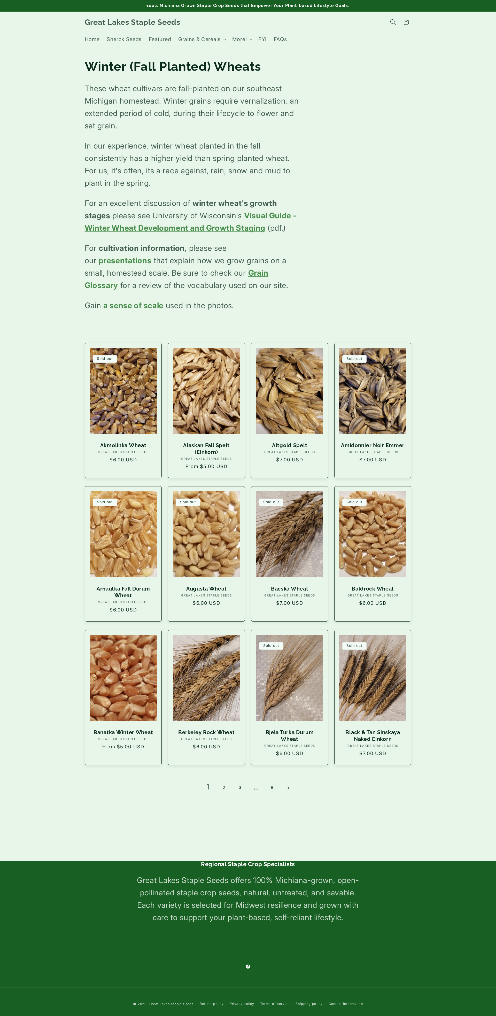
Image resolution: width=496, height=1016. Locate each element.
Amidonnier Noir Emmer (373, 445)
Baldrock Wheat (373, 589)
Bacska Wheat (289, 589)
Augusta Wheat (206, 589)
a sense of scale (133, 305)
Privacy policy (242, 1004)
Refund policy (211, 1004)
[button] (202, 39)
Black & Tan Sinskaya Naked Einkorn (373, 735)
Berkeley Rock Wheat (206, 732)
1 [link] (208, 786)
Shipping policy (309, 1004)
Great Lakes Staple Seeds (171, 1004)
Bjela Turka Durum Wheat (290, 735)
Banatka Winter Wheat (123, 732)
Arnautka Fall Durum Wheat (123, 592)
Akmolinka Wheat (123, 445)
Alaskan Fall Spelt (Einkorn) (206, 448)
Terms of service (275, 1004)
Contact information (346, 1004)
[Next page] (288, 788)
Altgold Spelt (289, 445)
